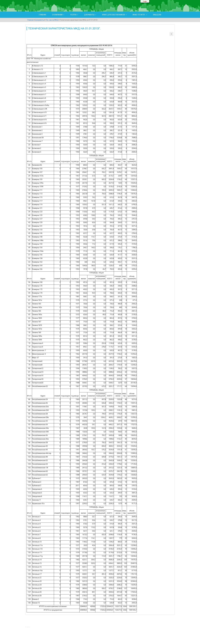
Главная (42, 15)
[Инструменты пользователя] (171, 34)
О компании (57, 15)
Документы (89, 15)
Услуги (73, 15)
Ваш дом (157, 15)
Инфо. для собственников (113, 15)
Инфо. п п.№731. (139, 15)
